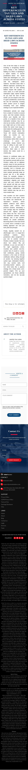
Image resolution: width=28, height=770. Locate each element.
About (3, 516)
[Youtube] (22, 538)
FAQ (2, 507)
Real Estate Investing (13, 318)
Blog (2, 518)
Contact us (4, 521)
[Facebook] (14, 313)
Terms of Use (5, 502)
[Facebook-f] (15, 538)
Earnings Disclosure (7, 504)
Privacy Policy (5, 497)
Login (2, 523)
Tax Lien (12, 319)
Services (3, 525)
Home (3, 513)
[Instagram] (20, 538)
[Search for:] (11, 326)
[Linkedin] (17, 538)
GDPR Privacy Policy (7, 499)
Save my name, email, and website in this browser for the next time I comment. (13, 407)
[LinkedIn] (17, 313)
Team (2, 528)
